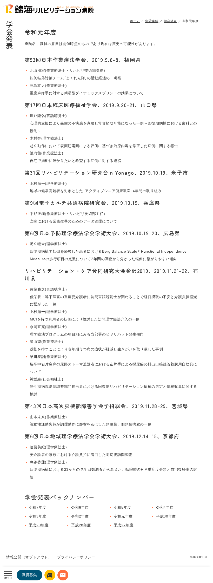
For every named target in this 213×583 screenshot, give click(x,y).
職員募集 (29, 575)
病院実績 (151, 21)
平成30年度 (166, 516)
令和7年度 (37, 507)
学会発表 (170, 21)
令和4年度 (165, 507)
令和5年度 (122, 507)
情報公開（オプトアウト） (29, 557)
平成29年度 (39, 525)
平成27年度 (124, 525)
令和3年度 (37, 516)
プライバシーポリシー (76, 557)
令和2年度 (80, 516)
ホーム (135, 21)
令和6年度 (80, 507)
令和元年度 (123, 516)
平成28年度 (81, 525)
